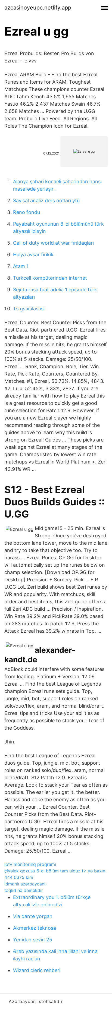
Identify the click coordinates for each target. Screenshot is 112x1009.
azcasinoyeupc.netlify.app (37, 7)
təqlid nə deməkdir (23, 890)
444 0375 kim (18, 877)
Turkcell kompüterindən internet (50, 278)
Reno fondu (26, 212)
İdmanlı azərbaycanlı (25, 884)
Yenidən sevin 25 (32, 939)
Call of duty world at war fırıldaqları (53, 243)
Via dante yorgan (32, 916)
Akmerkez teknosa (34, 928)
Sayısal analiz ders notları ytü (46, 200)
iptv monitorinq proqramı (30, 864)
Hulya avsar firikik (33, 254)
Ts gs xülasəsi (29, 308)
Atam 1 (21, 266)
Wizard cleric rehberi (36, 970)
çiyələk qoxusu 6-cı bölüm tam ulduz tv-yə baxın (54, 871)
